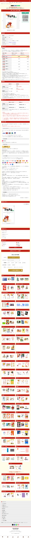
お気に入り (20, 13)
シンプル (3, 352)
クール (3, 318)
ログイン (15, 247)
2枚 (16, 262)
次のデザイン (18, 20)
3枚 (20, 262)
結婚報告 (17, 386)
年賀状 (10, 2)
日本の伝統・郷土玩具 (5, 292)
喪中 (12, 2)
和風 (16, 352)
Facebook (14, 524)
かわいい (17, 326)
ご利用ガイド (4, 518)
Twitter (12, 524)
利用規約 (2, 522)
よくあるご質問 (4, 520)
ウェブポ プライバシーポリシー (8, 522)
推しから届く (20, 2)
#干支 (12, 42)
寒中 (14, 2)
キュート (3, 335)
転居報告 (17, 395)
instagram (18, 524)
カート (4, 245)
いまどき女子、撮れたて (19, 275)
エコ (16, 369)
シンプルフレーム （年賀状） (20, 403)
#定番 (14, 42)
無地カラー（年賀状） (5, 446)
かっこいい (17, 318)
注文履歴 (18, 245)
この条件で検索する (15, 270)
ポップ (17, 335)
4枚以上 (24, 262)
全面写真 (3, 403)
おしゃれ (3, 326)
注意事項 (10, 184)
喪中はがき (3, 508)
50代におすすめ (4, 491)
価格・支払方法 (4, 515)
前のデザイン (4, 20)
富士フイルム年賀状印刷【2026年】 (15, 533)
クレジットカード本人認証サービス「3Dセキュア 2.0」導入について (13, 136)
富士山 (3, 275)
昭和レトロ (3, 412)
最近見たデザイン (4, 232)
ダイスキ (3, 429)
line (16, 524)
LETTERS (3, 386)
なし (9, 262)
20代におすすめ (18, 474)
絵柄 (16, 446)
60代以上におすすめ (18, 491)
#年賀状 (10, 42)
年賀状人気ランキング (5, 234)
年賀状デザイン (4, 505)
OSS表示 (22, 522)
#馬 (15, 42)
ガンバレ (17, 429)
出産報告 (3, 395)
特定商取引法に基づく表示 (16, 522)
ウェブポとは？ (4, 503)
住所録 (18, 242)
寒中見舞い (3, 510)
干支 (2, 309)
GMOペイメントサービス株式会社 (9, 182)
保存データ (18, 244)
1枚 (13, 262)
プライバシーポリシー (17, 184)
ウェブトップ (4, 501)
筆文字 (3, 369)
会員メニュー (4, 240)
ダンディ (17, 309)
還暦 (16, 412)
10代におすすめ (4, 474)
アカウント (4, 242)
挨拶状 (17, 2)
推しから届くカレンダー (5, 513)
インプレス (10, 463)
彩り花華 (17, 292)
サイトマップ (25, 522)
